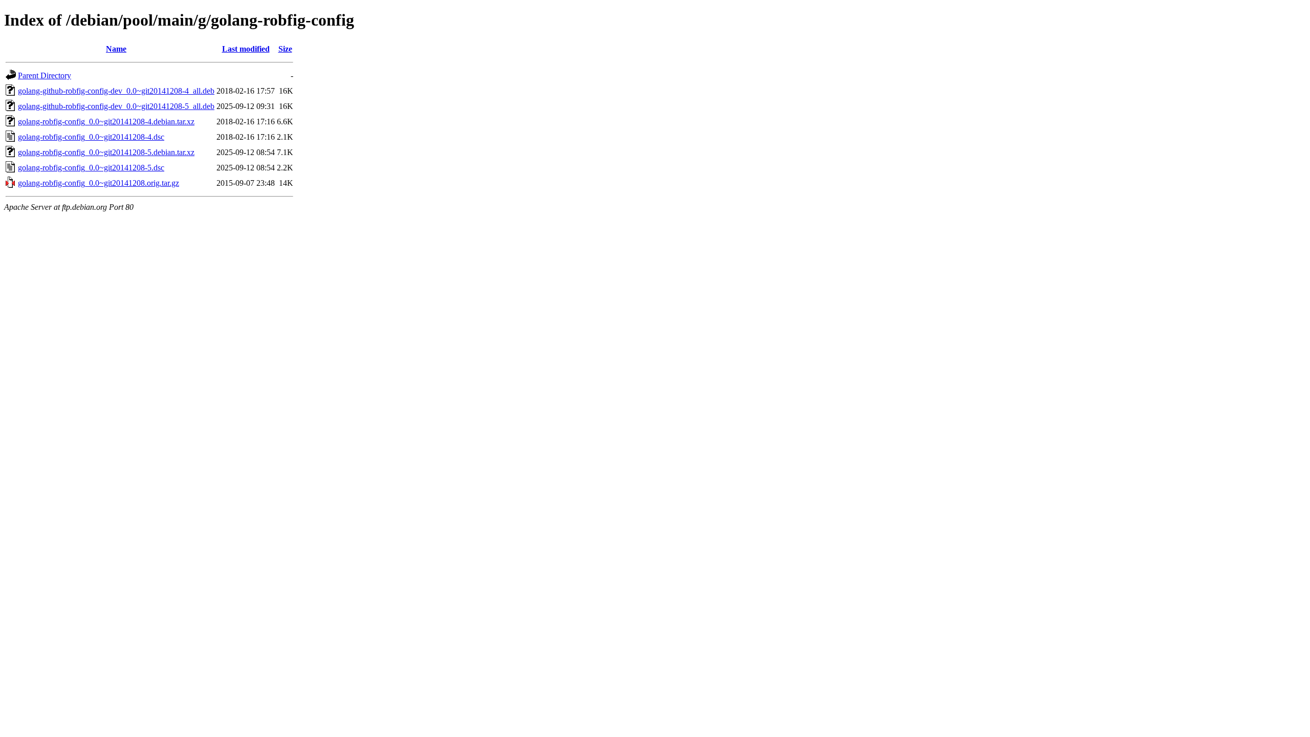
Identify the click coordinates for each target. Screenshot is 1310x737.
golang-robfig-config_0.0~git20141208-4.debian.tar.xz (106, 121)
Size (285, 49)
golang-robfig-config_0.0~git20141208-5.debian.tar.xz (106, 152)
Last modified (246, 49)
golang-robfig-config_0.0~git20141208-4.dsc (91, 137)
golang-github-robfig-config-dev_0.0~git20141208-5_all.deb (116, 106)
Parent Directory (44, 75)
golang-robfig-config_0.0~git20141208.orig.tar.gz (98, 183)
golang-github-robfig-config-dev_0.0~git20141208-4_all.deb (116, 90)
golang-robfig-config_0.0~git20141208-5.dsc (91, 167)
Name (116, 49)
